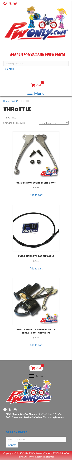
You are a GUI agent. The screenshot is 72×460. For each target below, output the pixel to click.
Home (6, 101)
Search (9, 69)
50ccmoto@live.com (53, 417)
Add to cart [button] (36, 195)
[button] (5, 3)
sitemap (50, 456)
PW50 (14, 101)
